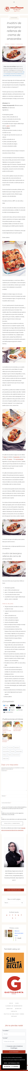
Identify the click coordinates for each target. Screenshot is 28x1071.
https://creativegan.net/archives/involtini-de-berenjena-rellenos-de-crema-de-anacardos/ (14, 73)
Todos (13, 44)
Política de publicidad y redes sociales (14, 1015)
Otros (7, 44)
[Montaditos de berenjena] (7, 736)
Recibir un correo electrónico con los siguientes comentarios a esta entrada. (12, 813)
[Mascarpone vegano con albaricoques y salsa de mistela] (18, 724)
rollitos (9, 754)
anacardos (10, 747)
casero (7, 126)
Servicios (10, 1008)
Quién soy (18, 1008)
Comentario (4, 770)
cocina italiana (6, 751)
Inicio (11, 1003)
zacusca (10, 459)
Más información (12, 1063)
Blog (17, 1003)
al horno (5, 747)
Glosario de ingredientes (14, 1005)
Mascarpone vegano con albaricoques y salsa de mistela (17, 729)
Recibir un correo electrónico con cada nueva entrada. (13, 819)
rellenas (4, 754)
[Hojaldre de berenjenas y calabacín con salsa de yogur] (7, 724)
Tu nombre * (6, 1030)
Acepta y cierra (11, 1066)
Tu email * (5, 1038)
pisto (5, 457)
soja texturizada (19, 459)
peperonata (16, 457)
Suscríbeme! (14, 1051)
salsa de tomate (16, 754)
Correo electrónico (6, 802)
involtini (13, 751)
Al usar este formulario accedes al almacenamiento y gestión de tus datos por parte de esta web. (14, 807)
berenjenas (17, 747)
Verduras (19, 44)
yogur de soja (5, 758)
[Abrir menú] (14, 2)
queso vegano (19, 751)
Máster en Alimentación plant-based (19, 933)
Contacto (14, 1011)
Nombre (4, 796)
